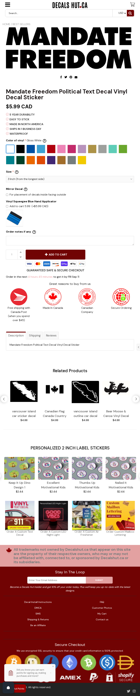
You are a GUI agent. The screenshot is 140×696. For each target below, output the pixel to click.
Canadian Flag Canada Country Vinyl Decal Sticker (54, 413)
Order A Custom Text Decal (20, 533)
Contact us (102, 619)
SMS (38, 613)
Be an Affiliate (38, 625)
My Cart (102, 613)
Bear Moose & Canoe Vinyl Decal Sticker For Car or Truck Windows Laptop (116, 413)
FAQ (102, 602)
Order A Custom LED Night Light (53, 533)
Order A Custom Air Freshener (87, 533)
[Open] (8, 687)
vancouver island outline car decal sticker (85, 413)
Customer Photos (102, 607)
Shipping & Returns (38, 619)
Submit (99, 580)
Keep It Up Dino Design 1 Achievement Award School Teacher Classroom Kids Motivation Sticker (19, 485)
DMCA (37, 607)
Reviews (51, 335)
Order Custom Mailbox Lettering (120, 533)
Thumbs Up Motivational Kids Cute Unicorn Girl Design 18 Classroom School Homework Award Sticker (87, 485)
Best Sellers (21, 24)
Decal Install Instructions (38, 602)
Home (6, 24)
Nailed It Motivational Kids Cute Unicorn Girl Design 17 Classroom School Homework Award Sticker (121, 485)
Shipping (35, 335)
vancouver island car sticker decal (24, 413)
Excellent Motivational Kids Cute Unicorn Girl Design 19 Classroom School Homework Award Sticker (53, 485)
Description (16, 335)
